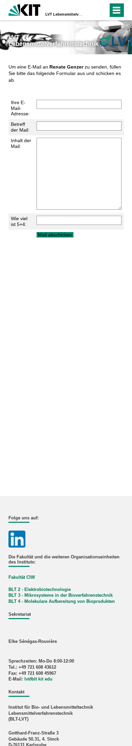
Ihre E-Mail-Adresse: (20, 108)
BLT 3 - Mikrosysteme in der (37, 595)
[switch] (90, 10)
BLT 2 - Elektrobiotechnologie (39, 589)
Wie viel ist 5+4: (19, 221)
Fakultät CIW (21, 577)
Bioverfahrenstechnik (90, 595)
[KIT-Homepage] (24, 9)
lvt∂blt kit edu (38, 679)
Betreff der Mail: (20, 127)
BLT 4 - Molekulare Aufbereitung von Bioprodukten (61, 601)
